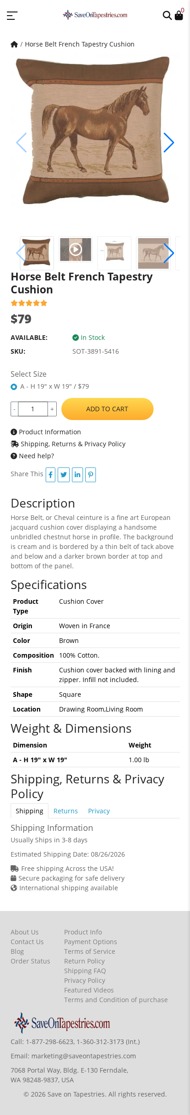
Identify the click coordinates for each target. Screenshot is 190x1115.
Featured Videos (89, 990)
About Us (25, 932)
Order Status (30, 961)
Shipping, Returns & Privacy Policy (72, 443)
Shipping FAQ (85, 970)
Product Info (83, 932)
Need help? (35, 455)
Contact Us (27, 941)
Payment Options (90, 941)
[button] (167, 14)
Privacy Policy (84, 980)
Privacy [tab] (99, 810)
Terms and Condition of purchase (116, 999)
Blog (17, 951)
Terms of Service (89, 951)
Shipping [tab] (29, 810)
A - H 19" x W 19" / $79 (54, 386)
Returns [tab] (65, 810)
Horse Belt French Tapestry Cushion (80, 44)
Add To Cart (107, 408)
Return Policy (84, 961)
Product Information (49, 431)
